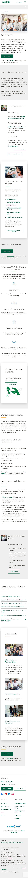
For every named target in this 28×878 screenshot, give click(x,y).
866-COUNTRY (7, 782)
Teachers (10, 126)
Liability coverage (11, 205)
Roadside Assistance (20, 803)
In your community (6, 809)
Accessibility (20, 842)
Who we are (4, 803)
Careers (3, 815)
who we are (9, 858)
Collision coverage (11, 199)
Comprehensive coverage (13, 202)
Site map (17, 818)
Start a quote (7, 56)
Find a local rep (14, 571)
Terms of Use (4, 842)
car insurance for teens (20, 149)
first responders (19, 126)
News (2, 812)
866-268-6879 (4, 784)
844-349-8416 (10, 60)
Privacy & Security (12, 842)
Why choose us (5, 806)
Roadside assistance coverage (14, 217)
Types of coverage (7, 497)
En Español (17, 815)
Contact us (20, 788)
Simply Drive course (13, 146)
